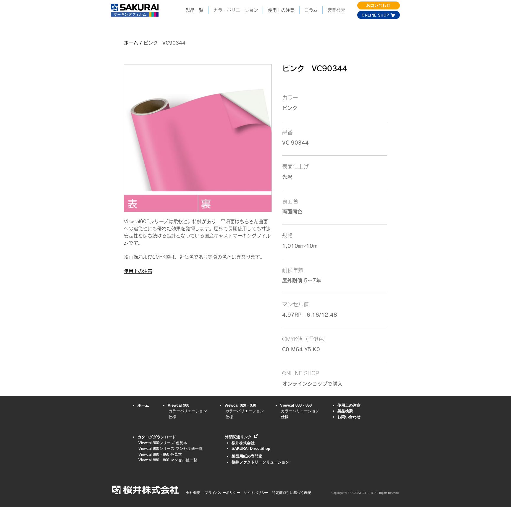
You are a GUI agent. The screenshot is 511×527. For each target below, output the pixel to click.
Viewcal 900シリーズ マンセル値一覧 (170, 448)
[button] (235, 10)
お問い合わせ (348, 417)
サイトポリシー (256, 493)
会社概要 (193, 493)
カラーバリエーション (188, 411)
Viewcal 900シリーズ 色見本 (161, 443)
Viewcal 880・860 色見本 (160, 454)
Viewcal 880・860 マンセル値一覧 (166, 460)
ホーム (131, 43)
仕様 (172, 417)
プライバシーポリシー (222, 493)
